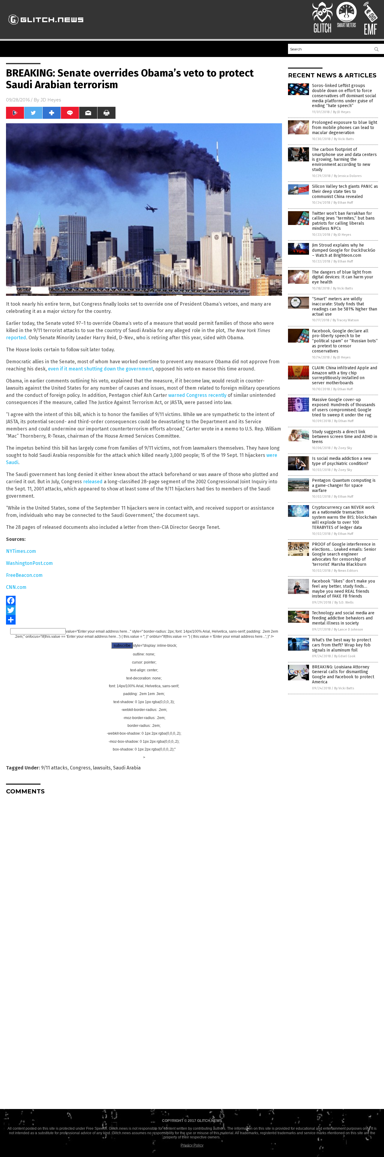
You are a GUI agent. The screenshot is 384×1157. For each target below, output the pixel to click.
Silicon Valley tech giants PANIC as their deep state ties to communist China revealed (345, 191)
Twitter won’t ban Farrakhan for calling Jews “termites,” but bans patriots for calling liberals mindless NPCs (343, 221)
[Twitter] (144, 610)
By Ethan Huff (343, 203)
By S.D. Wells (343, 602)
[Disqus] (144, 874)
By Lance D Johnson (348, 629)
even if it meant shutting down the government (100, 369)
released (93, 481)
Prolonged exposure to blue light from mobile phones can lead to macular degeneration (344, 127)
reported (16, 337)
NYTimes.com (21, 551)
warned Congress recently (197, 395)
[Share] (144, 620)
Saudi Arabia (127, 768)
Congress (80, 768)
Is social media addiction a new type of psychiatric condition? (341, 461)
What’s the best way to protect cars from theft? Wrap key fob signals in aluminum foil (341, 645)
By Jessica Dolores (348, 176)
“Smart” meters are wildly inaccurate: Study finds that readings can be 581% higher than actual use (344, 306)
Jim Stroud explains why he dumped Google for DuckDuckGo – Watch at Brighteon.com (343, 250)
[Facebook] (144, 600)
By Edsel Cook (345, 656)
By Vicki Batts (344, 139)
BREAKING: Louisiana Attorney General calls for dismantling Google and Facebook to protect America (343, 674)
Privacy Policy (192, 1145)
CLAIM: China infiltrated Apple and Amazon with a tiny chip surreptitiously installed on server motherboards (344, 375)
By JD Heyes (341, 112)
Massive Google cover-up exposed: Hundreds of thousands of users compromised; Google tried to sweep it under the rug (343, 407)
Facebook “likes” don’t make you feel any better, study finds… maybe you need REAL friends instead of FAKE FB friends (343, 589)
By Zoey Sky (343, 448)
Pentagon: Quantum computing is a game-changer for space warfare (344, 485)
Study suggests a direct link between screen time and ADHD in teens (344, 437)
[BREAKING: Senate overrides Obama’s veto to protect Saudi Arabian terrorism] (46, 27)
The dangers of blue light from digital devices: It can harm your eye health (342, 277)
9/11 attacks (54, 768)
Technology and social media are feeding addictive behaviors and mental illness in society (343, 618)
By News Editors (346, 571)
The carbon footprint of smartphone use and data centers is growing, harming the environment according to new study (344, 159)
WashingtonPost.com (29, 563)
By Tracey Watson (346, 320)
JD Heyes (50, 100)
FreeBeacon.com (24, 575)
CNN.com (16, 587)
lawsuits (102, 768)
